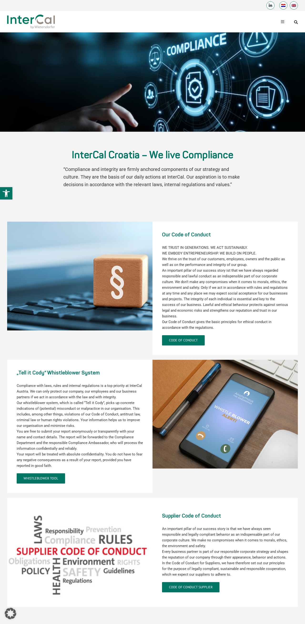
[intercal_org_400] (31, 15)
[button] (6, 193)
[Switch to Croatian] (283, 5)
